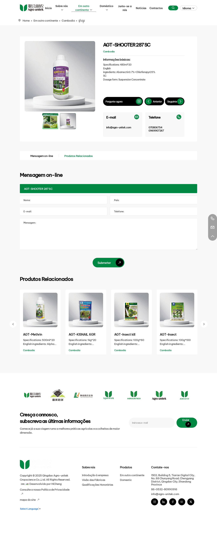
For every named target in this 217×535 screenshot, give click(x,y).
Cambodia (68, 20)
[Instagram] (154, 501)
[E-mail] (212, 227)
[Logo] (32, 395)
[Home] (32, 7)
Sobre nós (61, 6)
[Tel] (212, 218)
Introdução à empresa (95, 475)
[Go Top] (212, 236)
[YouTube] (181, 501)
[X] (190, 501)
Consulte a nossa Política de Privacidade (44, 489)
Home (26, 20)
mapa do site (28, 499)
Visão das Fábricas (93, 480)
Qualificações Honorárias (97, 484)
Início (48, 8)
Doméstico (106, 6)
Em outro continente (82, 7)
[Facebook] (172, 501)
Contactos (156, 8)
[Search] (173, 8)
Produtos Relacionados (78, 156)
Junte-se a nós (125, 8)
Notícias (141, 8)
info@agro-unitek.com (165, 494)
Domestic (126, 480)
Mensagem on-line (41, 156)
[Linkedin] (163, 501)
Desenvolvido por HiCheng (45, 483)
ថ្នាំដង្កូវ (81, 20)
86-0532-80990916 (164, 489)
